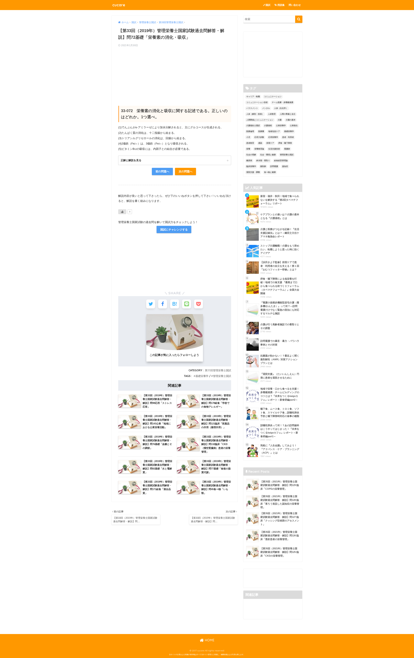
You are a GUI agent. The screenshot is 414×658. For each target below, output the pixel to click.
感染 (260, 143)
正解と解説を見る (131, 160)
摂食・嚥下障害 (285, 143)
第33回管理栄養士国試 (218, 370)
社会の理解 (251, 155)
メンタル (266, 108)
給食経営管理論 (281, 160)
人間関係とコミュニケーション (259, 120)
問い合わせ (295, 5)
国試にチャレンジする (174, 229)
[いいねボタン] (122, 211)
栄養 (248, 149)
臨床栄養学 (251, 166)
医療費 (261, 131)
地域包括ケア (274, 131)
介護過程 (268, 125)
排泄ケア (270, 143)
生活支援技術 (274, 149)
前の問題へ (162, 171)
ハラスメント (252, 108)
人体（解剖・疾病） (255, 114)
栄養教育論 (259, 149)
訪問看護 (274, 166)
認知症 (285, 166)
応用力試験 (259, 137)
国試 (268, 5)
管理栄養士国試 (222, 376)
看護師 (287, 149)
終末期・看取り (263, 160)
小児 (248, 137)
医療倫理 (250, 131)
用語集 (281, 5)
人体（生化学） (281, 108)
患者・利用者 (288, 137)
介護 (280, 120)
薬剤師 (263, 166)
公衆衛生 (294, 125)
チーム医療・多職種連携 (282, 102)
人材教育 (272, 114)
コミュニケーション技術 (257, 102)
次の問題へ (185, 171)
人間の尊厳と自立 (287, 114)
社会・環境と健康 (268, 155)
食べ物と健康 (270, 172)
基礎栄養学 (202, 376)
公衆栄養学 (281, 125)
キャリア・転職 (253, 96)
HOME (209, 640)
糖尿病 (249, 160)
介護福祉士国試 (253, 125)
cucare (118, 5)
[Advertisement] (174, 73)
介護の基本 (290, 120)
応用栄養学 (273, 137)
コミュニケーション (273, 96)
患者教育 (250, 143)
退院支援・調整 (253, 172)
